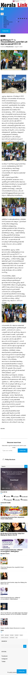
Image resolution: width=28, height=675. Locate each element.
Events (3, 35)
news (21, 635)
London (16, 635)
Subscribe (5, 31)
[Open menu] (2, 9)
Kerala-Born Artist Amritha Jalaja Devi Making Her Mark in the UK (12, 534)
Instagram (4, 659)
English (17, 1)
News (2, 580)
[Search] (25, 466)
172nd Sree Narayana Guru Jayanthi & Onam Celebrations (12, 518)
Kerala (11, 635)
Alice (2, 635)
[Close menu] (2, 14)
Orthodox (12, 637)
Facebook (4, 656)
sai (16, 637)
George (7, 635)
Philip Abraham (10, 46)
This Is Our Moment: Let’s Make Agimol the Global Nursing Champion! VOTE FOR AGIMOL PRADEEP (14, 613)
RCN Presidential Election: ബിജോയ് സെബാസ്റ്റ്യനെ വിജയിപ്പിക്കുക (11, 550)
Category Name (6, 502)
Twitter (4, 661)
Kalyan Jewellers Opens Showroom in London (13, 628)
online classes (4, 637)
